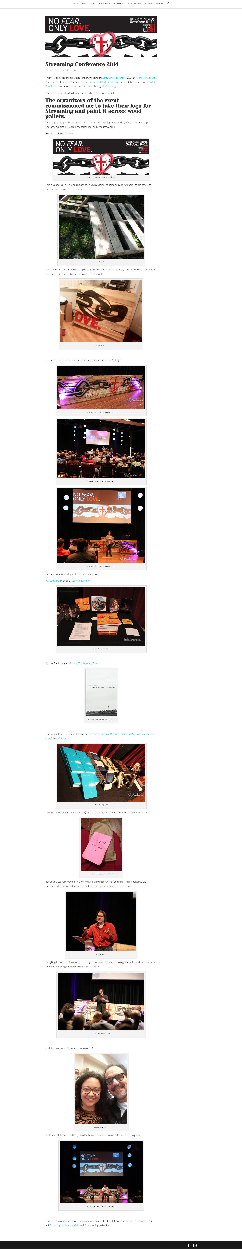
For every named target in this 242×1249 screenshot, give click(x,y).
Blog (84, 4)
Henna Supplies (134, 4)
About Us (149, 4)
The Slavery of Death (88, 663)
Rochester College (146, 77)
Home (75, 4)
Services (117, 4)
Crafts (74, 70)
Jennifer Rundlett (81, 580)
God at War (61, 738)
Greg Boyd (113, 81)
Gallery (92, 4)
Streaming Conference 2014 (81, 64)
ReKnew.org (109, 86)
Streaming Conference (115, 77)
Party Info (103, 4)
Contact (159, 4)
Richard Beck (100, 81)
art (69, 70)
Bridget (51, 70)
